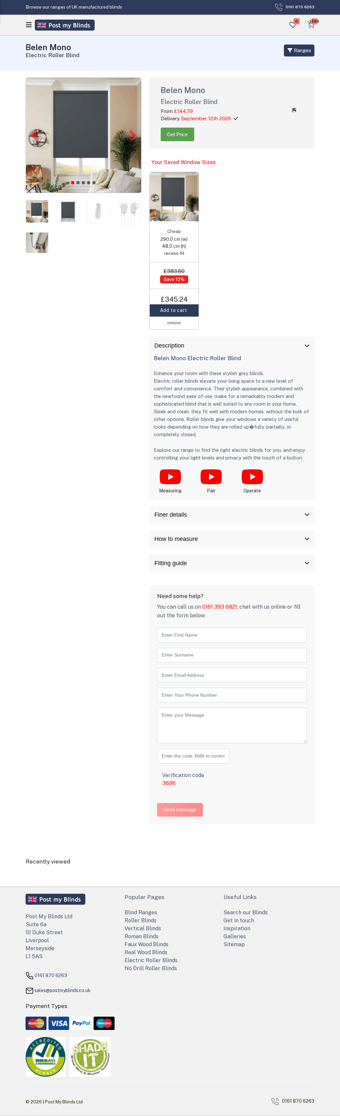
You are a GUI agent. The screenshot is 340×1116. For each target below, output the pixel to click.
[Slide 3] (88, 183)
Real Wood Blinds (146, 952)
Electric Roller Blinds (151, 960)
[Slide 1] (78, 183)
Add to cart (174, 310)
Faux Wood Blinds (146, 944)
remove (174, 323)
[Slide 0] (72, 183)
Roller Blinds (140, 920)
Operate (252, 490)
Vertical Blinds (143, 928)
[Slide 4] (94, 183)
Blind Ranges (141, 912)
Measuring (170, 490)
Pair (211, 490)
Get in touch (238, 920)
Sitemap (234, 944)
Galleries (234, 936)
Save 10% (174, 279)
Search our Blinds (245, 912)
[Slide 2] (83, 183)
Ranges (302, 50)
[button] (34, 135)
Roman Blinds (141, 936)
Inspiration (236, 928)
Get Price (177, 134)
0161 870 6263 (51, 975)
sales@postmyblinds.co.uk (63, 990)
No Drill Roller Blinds (151, 968)
